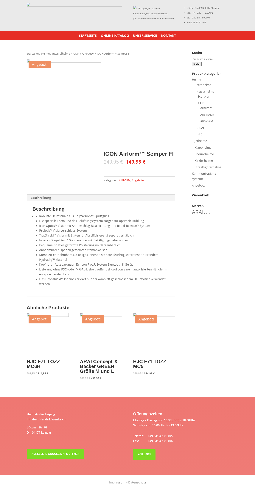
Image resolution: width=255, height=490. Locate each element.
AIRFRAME (207, 115)
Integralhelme (61, 53)
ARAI (201, 128)
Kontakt (168, 36)
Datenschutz (137, 482)
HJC (200, 134)
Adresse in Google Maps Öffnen (55, 453)
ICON (76, 53)
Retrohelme (203, 85)
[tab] (41, 198)
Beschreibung (41, 198)
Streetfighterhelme (208, 167)
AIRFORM (88, 53)
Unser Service (145, 36)
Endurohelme (204, 154)
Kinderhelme (204, 161)
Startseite (88, 36)
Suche (196, 64)
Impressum (117, 482)
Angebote (138, 180)
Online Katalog (115, 36)
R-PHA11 (208, 213)
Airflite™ (206, 108)
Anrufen (144, 454)
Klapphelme (203, 147)
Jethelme (201, 141)
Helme (45, 53)
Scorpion (204, 96)
